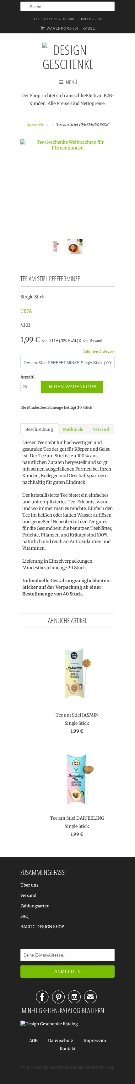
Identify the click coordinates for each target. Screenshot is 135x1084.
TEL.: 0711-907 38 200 (53, 19)
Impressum (95, 1040)
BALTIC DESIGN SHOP (42, 926)
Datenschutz (60, 1040)
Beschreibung (39, 429)
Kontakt (68, 1049)
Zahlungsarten (35, 906)
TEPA (26, 311)
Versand (101, 429)
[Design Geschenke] (67, 57)
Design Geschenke (52, 1067)
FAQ (24, 916)
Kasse (89, 28)
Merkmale (73, 429)
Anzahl (27, 377)
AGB (33, 1040)
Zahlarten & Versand (99, 351)
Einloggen (90, 19)
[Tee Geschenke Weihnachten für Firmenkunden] (67, 145)
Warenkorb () (62, 28)
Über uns (29, 885)
